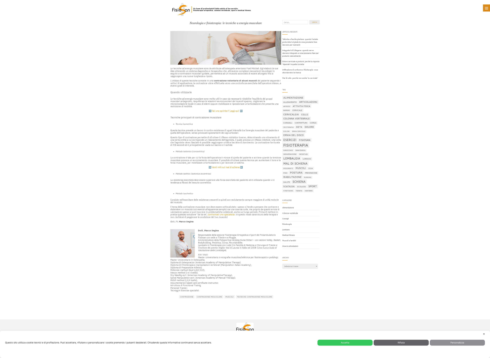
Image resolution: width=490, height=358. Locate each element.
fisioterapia (295, 145)
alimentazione (293, 97)
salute (286, 182)
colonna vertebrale (296, 118)
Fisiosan (304, 139)
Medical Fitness (288, 235)
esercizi (289, 140)
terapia (299, 191)
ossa (310, 168)
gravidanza (300, 150)
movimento (288, 168)
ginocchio (288, 150)
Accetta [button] (345, 342)
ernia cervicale (298, 131)
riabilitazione (292, 177)
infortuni (303, 154)
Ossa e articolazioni (290, 246)
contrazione (186, 297)
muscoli (229, 297)
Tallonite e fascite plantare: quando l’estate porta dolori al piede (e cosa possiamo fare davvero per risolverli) (300, 42)
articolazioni (308, 102)
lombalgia (291, 158)
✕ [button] (484, 334)
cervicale (297, 110)
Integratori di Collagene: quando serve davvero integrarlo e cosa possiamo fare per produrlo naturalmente (300, 53)
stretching (288, 191)
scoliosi (301, 186)
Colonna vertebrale (290, 213)
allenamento (290, 102)
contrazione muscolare (209, 297)
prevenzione (311, 173)
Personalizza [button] (457, 342)
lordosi (307, 159)
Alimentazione (288, 207)
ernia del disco (293, 135)
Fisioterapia (287, 224)
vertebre (309, 191)
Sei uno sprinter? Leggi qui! (225, 111)
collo (304, 114)
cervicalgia (291, 114)
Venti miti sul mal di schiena (226, 167)
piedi (285, 173)
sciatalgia (289, 186)
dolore (309, 127)
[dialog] (245, 344)
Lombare (286, 229)
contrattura (301, 123)
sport (312, 186)
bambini (286, 110)
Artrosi (286, 106)
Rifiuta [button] (401, 342)
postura (296, 172)
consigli (287, 123)
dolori (286, 131)
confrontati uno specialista (221, 214)
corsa (313, 123)
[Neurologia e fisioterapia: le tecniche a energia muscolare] (225, 48)
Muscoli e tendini (289, 240)
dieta (299, 127)
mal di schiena (295, 163)
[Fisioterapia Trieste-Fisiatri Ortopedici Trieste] (181, 9)
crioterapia (288, 127)
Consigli (285, 218)
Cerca (314, 22)
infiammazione (290, 154)
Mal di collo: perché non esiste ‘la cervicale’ (300, 78)
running (307, 177)
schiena (299, 181)
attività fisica (301, 106)
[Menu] (486, 7)
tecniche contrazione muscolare (254, 297)
